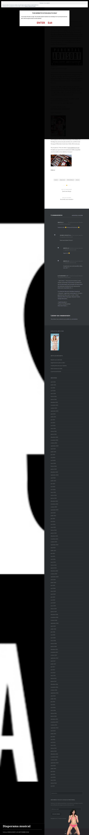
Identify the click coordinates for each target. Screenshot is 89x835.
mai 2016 (53, 704)
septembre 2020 (54, 576)
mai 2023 (53, 486)
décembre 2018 (54, 614)
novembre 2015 (54, 722)
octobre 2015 (54, 725)
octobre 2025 (54, 408)
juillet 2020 (53, 582)
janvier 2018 (54, 646)
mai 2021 (53, 556)
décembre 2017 (54, 649)
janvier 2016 (54, 716)
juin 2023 (53, 483)
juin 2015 (53, 736)
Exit (50, 22)
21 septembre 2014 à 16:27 (64, 224)
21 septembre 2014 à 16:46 (69, 262)
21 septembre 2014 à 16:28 (66, 237)
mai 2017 (53, 669)
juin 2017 (53, 666)
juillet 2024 (53, 451)
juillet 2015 (53, 733)
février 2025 (54, 431)
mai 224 (53, 786)
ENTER (41, 22)
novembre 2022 (54, 504)
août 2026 (53, 382)
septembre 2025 (54, 411)
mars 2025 (53, 428)
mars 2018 (53, 640)
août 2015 (53, 730)
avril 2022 (53, 524)
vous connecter (60, 319)
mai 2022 (53, 521)
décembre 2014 (54, 754)
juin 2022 (53, 518)
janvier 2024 (54, 469)
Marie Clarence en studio (56, 368)
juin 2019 (53, 597)
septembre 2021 (54, 544)
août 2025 (53, 414)
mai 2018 (53, 634)
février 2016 (54, 713)
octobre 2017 (54, 655)
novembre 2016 (54, 687)
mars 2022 (53, 527)
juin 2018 (53, 632)
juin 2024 (53, 454)
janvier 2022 (54, 533)
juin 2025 (53, 419)
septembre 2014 (54, 762)
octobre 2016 (54, 690)
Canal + (56, 179)
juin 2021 (53, 553)
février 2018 (54, 643)
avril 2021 (53, 559)
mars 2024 (53, 463)
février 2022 (54, 530)
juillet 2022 (53, 515)
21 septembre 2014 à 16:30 (69, 249)
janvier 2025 (54, 434)
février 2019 (54, 608)
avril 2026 (53, 390)
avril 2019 (53, 602)
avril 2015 (53, 742)
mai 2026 (53, 387)
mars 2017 (53, 675)
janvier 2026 (54, 399)
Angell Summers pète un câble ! (58, 362)
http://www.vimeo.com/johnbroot (73, 282)
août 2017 (53, 661)
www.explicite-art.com (73, 147)
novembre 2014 (54, 757)
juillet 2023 (53, 480)
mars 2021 (53, 562)
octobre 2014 (54, 759)
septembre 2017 (54, 658)
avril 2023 (53, 489)
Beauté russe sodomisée (56, 359)
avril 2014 (53, 777)
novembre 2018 (54, 617)
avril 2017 (53, 672)
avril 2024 (53, 460)
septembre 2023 (54, 475)
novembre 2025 (54, 405)
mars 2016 (53, 710)
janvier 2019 (54, 611)
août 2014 (53, 765)
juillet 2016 (53, 698)
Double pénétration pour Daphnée (59, 365)
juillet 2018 (53, 629)
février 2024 (54, 466)
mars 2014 (53, 780)
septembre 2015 (54, 727)
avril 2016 (53, 707)
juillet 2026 (53, 384)
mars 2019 (53, 605)
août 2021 (53, 547)
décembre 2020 (54, 570)
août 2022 (53, 512)
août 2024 (53, 448)
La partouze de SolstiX (56, 371)
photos (77, 179)
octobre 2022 (54, 507)
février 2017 (54, 678)
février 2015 (54, 748)
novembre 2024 (54, 440)
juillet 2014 (53, 768)
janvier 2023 (54, 498)
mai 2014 (53, 774)
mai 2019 (53, 600)
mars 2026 (53, 393)
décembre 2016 (54, 684)
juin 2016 (53, 701)
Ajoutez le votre (77, 215)
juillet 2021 (53, 550)
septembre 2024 (54, 445)
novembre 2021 (54, 539)
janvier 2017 (54, 681)
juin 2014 (53, 771)
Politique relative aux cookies (30, 6)
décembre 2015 (54, 719)
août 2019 (53, 594)
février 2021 (54, 565)
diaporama (62, 179)
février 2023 (54, 495)
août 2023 (53, 478)
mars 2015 (53, 745)
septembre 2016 (54, 693)
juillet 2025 (53, 416)
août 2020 (53, 579)
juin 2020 (53, 585)
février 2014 (54, 783)
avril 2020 (53, 588)
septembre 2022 (54, 509)
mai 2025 (53, 422)
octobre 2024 (54, 443)
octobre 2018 (54, 620)
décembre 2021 (54, 536)
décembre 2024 (54, 437)
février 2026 (54, 396)
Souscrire (56, 814)
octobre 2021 (54, 541)
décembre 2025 (54, 402)
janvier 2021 (54, 568)
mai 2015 (53, 739)
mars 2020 (53, 591)
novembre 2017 (54, 652)
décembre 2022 (54, 501)
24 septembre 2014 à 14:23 (64, 277)
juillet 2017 (53, 664)
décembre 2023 (54, 472)
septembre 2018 (54, 623)
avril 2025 (53, 425)
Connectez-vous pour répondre (76, 222)
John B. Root (11, 832)
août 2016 (53, 695)
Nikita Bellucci (70, 179)
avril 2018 (53, 637)
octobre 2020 (54, 573)
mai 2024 (53, 457)
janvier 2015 (54, 751)
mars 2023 (53, 492)
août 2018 (53, 626)
